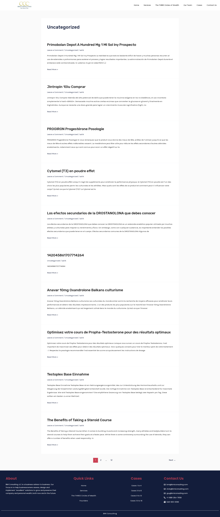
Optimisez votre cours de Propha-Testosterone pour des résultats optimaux (109, 332)
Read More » (52, 69)
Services (147, 5)
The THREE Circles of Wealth (167, 5)
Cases (199, 5)
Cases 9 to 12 (136, 495)
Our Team (188, 5)
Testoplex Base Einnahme (68, 374)
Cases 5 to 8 (136, 490)
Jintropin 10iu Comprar (66, 87)
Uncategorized (71, 50)
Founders (84, 500)
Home (136, 5)
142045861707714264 (65, 255)
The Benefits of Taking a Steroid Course (79, 420)
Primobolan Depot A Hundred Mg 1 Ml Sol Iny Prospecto (91, 45)
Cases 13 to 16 (136, 500)
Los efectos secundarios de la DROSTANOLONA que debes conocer (101, 213)
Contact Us (212, 5)
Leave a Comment (55, 50)
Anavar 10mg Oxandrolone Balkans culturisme (85, 290)
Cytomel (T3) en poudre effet (71, 171)
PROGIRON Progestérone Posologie (75, 129)
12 (111, 460)
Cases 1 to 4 (136, 485)
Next (172, 460)
